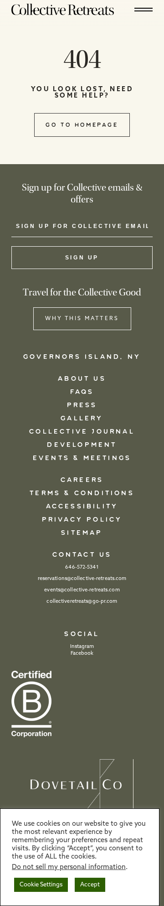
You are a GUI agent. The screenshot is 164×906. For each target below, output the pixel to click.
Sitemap (81, 533)
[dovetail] (82, 785)
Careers (82, 480)
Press (82, 405)
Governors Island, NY (82, 357)
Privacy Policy (82, 520)
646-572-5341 (81, 567)
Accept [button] (90, 885)
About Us (82, 379)
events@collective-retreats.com (81, 590)
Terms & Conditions (82, 493)
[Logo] (62, 9)
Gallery (82, 418)
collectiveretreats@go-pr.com (81, 601)
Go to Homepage (82, 125)
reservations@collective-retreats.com (82, 578)
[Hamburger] (143, 9)
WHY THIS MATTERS (82, 318)
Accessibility (82, 506)
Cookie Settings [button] (41, 885)
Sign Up (82, 257)
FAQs (82, 392)
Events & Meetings (82, 458)
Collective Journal (82, 432)
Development (82, 445)
